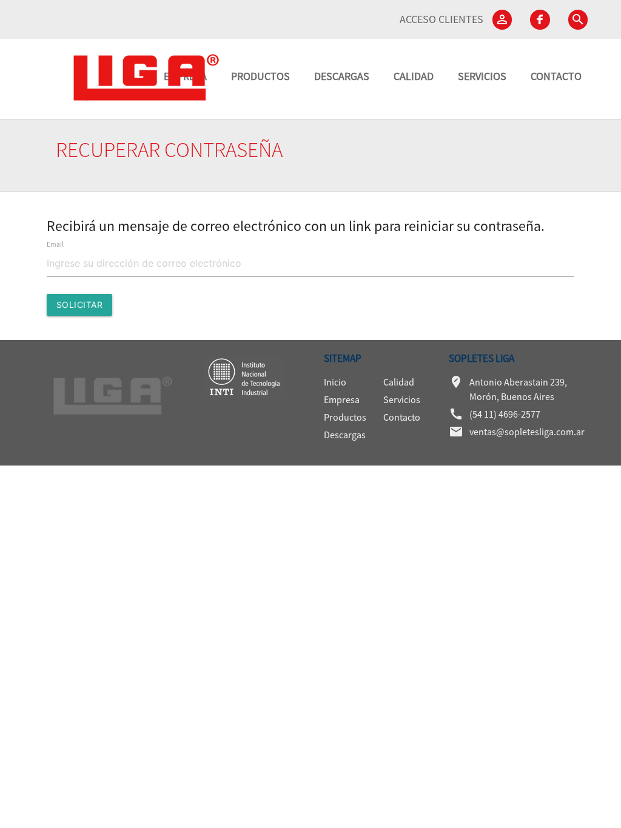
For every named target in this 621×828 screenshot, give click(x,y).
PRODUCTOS (260, 76)
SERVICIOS (482, 76)
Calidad (398, 382)
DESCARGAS (341, 76)
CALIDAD (414, 76)
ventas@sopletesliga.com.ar (508, 431)
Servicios (401, 399)
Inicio (335, 382)
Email (55, 244)
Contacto (401, 417)
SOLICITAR (79, 304)
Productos (345, 417)
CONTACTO (556, 76)
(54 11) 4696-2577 (494, 414)
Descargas (345, 435)
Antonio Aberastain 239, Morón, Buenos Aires (508, 388)
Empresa (342, 399)
